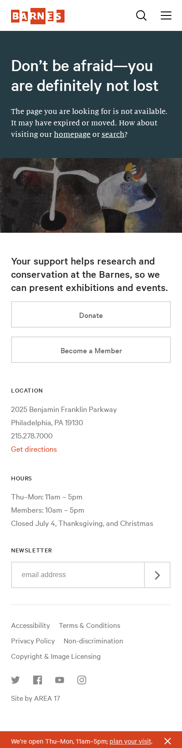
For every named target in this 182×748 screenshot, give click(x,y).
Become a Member (91, 350)
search (113, 135)
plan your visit (130, 741)
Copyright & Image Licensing (56, 656)
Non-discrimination (93, 640)
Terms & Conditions (89, 625)
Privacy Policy (33, 640)
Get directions (34, 448)
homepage (72, 135)
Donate (91, 315)
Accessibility (30, 625)
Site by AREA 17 (35, 698)
